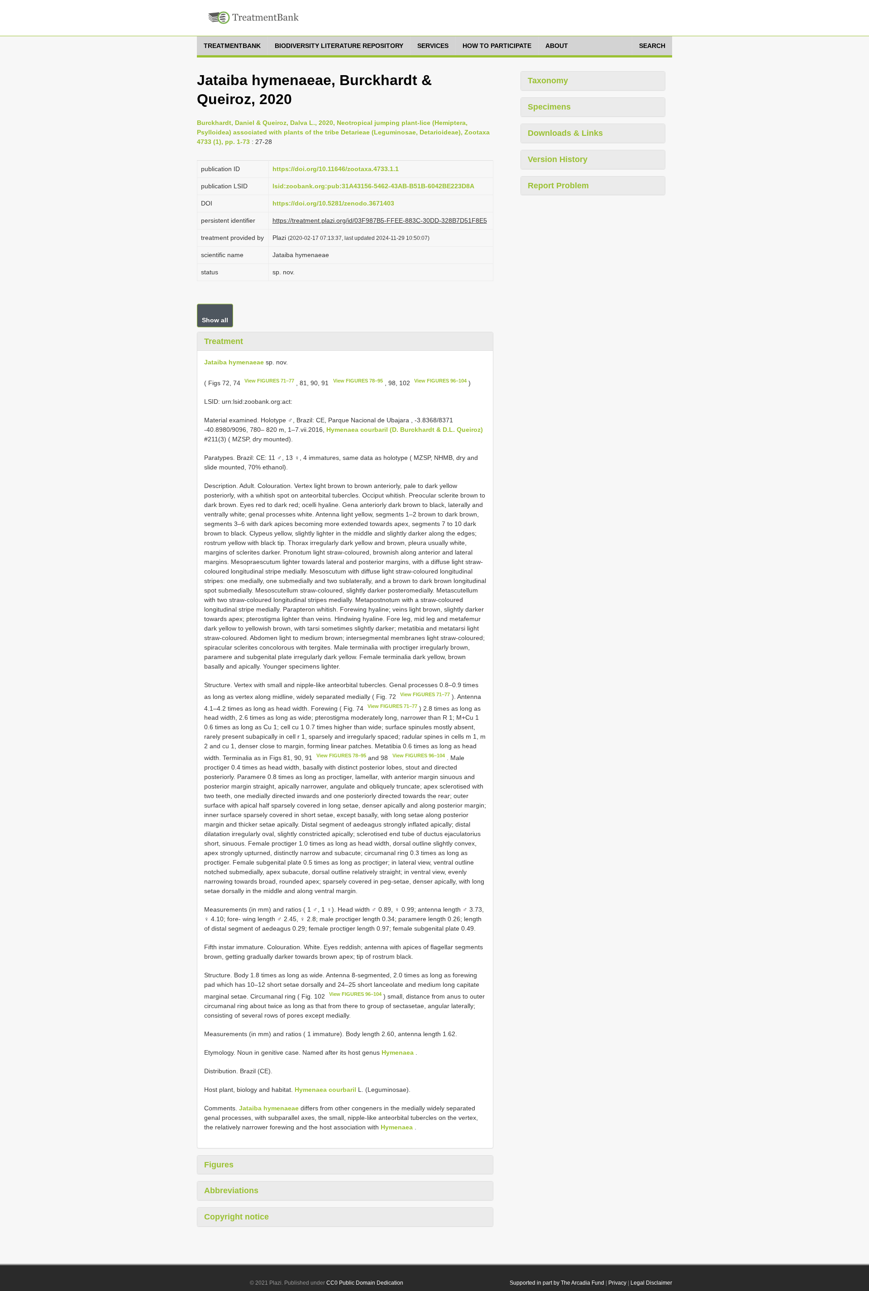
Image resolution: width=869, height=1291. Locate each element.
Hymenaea (398, 1052)
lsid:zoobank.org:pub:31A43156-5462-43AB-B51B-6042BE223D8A (373, 186)
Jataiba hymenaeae (234, 362)
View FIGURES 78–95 (358, 380)
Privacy (617, 1283)
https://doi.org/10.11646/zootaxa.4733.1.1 (335, 168)
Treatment (223, 341)
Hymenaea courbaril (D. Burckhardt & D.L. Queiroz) (404, 429)
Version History (557, 159)
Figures (219, 1164)
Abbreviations (231, 1190)
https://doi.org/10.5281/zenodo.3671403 (333, 203)
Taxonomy (548, 80)
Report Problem (558, 185)
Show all (215, 320)
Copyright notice (236, 1216)
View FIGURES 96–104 (440, 380)
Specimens (549, 106)
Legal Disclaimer (651, 1283)
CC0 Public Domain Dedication (364, 1283)
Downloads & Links (565, 133)
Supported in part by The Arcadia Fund (557, 1283)
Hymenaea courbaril (325, 1089)
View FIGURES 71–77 (269, 380)
